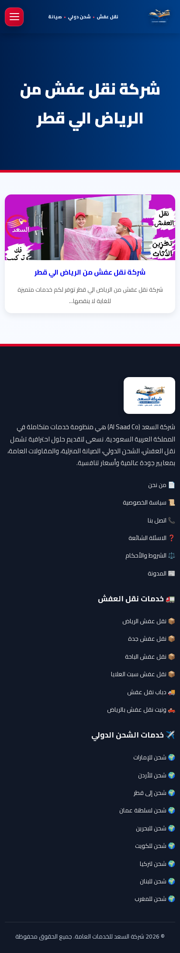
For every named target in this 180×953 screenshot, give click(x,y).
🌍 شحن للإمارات (154, 757)
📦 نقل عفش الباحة (150, 656)
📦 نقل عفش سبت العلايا (143, 674)
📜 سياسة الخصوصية (149, 502)
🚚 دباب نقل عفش (151, 692)
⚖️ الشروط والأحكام (150, 555)
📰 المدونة (161, 573)
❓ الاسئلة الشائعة (151, 538)
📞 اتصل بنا (161, 520)
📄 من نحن (161, 485)
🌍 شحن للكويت (155, 845)
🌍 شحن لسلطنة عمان (147, 810)
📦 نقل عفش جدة (151, 638)
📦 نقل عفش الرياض (148, 621)
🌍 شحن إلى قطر (154, 792)
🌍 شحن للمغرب (155, 898)
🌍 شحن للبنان (157, 881)
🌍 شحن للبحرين (155, 828)
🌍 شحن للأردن (156, 775)
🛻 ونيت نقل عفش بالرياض (141, 709)
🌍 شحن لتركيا (157, 863)
